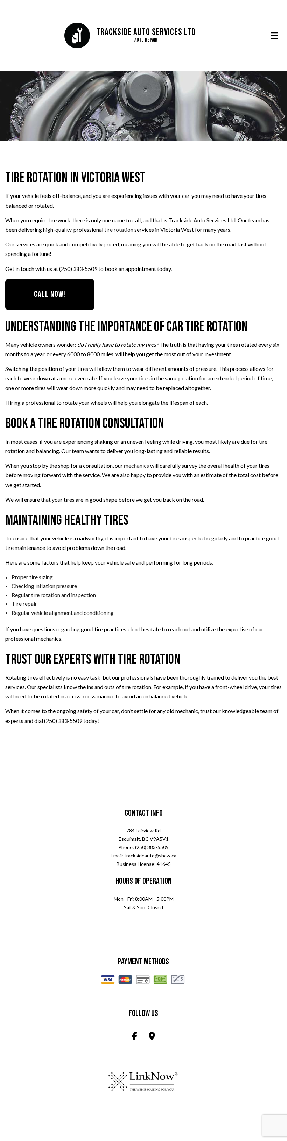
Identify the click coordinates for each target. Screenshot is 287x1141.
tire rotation (118, 230)
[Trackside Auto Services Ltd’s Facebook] (134, 1037)
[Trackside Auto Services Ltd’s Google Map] (152, 1037)
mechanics (136, 465)
